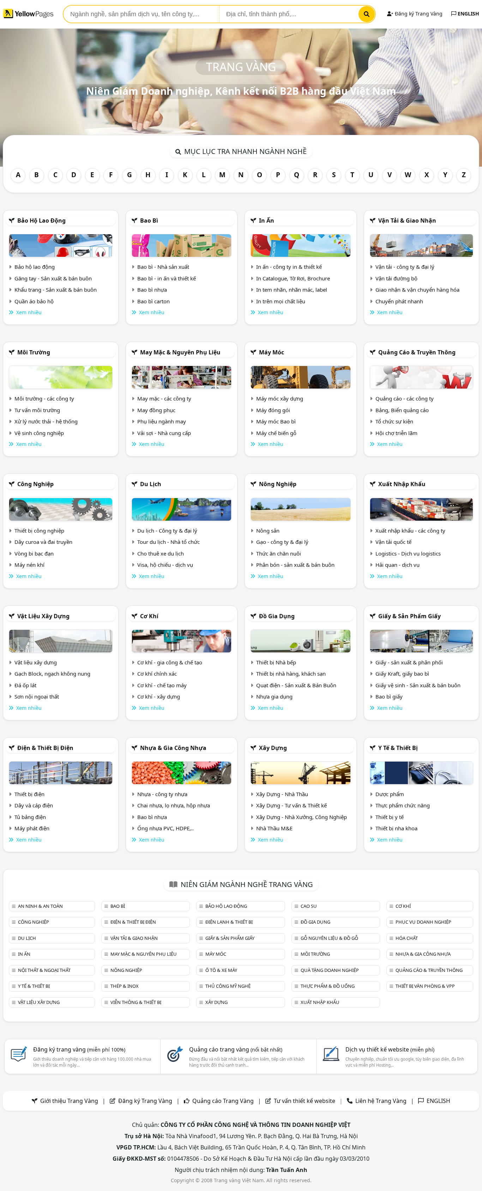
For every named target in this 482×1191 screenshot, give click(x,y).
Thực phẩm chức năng (402, 805)
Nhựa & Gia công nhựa (173, 748)
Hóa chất (407, 938)
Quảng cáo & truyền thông (417, 352)
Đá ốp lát (25, 685)
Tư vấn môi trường (37, 410)
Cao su (309, 906)
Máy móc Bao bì (276, 421)
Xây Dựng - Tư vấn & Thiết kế (291, 805)
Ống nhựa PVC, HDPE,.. (165, 828)
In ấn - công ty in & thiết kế (289, 266)
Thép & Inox (124, 986)
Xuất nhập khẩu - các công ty (410, 530)
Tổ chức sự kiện (394, 421)
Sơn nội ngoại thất (36, 696)
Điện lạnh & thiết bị (229, 922)
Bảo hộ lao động (41, 220)
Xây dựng (273, 748)
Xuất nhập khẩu (402, 484)
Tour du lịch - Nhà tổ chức (168, 541)
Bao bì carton (153, 301)
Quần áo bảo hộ (34, 301)
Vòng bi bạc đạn (34, 553)
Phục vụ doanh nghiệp (423, 922)
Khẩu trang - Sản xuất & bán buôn (55, 289)
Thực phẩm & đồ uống (328, 986)
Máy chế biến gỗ (276, 432)
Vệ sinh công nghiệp (39, 432)
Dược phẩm (389, 794)
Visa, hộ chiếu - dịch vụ (165, 564)
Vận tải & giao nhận (407, 220)
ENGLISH (467, 13)
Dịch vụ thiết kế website (389, 1049)
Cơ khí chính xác (157, 673)
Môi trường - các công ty (44, 398)
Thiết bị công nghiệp (39, 530)
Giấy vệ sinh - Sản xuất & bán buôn (417, 685)
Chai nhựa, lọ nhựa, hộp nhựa (173, 805)
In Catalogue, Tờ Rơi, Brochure (293, 278)
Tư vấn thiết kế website (305, 1101)
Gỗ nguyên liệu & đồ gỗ (329, 938)
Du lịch (150, 484)
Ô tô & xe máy (221, 970)
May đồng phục (156, 410)
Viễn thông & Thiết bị (135, 1002)
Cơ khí (149, 616)
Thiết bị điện (29, 794)
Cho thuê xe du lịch (160, 553)
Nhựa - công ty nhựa (162, 794)
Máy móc (271, 352)
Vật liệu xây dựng (43, 616)
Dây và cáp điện (33, 805)
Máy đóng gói (273, 410)
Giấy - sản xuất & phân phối (409, 662)
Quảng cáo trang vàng (235, 1049)
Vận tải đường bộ (396, 278)
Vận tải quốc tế (393, 541)
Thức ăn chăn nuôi (278, 553)
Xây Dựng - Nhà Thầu (282, 794)
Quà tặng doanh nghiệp (330, 970)
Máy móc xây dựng (279, 398)
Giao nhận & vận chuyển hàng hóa (417, 289)
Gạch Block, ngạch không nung (52, 673)
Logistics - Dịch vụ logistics (408, 553)
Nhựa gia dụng (274, 696)
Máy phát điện (31, 828)
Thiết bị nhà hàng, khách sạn (291, 673)
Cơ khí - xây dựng (158, 696)
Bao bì (149, 220)
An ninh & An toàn (40, 906)
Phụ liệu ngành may (161, 421)
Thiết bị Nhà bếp (276, 662)
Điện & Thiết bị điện (45, 748)
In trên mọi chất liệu (280, 301)
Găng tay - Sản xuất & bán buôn (53, 278)
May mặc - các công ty (164, 398)
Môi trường (33, 352)
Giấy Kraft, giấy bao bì (402, 673)
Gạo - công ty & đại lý (282, 541)
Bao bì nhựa (152, 289)
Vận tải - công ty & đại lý (404, 266)
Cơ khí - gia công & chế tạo (169, 662)
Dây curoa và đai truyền (43, 541)
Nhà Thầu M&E (274, 828)
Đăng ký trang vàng (79, 1049)
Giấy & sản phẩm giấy (409, 616)
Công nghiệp (35, 484)
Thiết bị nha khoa (396, 828)
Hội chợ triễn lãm (396, 432)
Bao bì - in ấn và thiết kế (166, 278)
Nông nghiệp (277, 484)
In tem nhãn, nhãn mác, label (291, 289)
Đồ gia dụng (277, 616)
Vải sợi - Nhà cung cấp (164, 432)
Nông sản (267, 530)
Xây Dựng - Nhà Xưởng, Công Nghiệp (301, 816)
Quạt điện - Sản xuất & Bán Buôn (296, 685)
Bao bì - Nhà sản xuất (163, 266)
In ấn (266, 220)
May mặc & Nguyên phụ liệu (180, 352)
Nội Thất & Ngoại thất (44, 970)
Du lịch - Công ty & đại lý (167, 530)
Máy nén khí (29, 564)
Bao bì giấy (389, 696)
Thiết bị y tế (389, 816)
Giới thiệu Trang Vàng (69, 1101)
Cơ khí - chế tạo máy (162, 685)
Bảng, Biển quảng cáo (402, 410)
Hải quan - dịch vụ (397, 564)
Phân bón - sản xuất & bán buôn (295, 564)
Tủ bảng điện (30, 816)
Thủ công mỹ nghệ (228, 986)
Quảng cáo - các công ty (404, 398)
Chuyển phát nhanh (399, 301)
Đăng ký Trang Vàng (417, 13)
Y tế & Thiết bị (398, 748)
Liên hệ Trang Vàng (380, 1101)
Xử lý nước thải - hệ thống (46, 421)
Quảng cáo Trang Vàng (223, 1101)
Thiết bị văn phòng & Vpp (425, 986)
